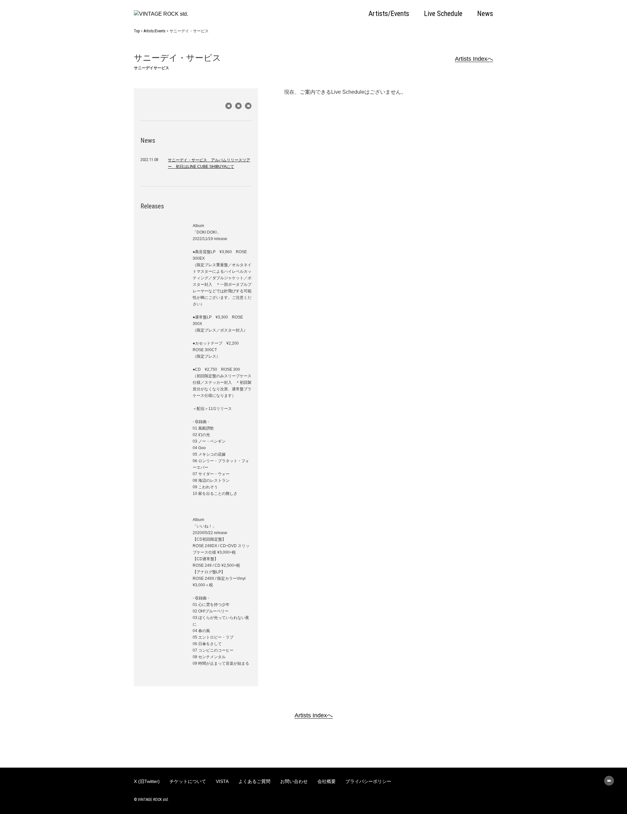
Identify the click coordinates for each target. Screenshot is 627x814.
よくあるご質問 (254, 781)
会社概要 (326, 781)
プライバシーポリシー (368, 781)
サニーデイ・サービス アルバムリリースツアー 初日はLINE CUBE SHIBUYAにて (209, 163)
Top (137, 31)
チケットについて (187, 781)
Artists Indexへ (474, 59)
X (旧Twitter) (147, 781)
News (485, 14)
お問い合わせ (294, 781)
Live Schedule (443, 14)
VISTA (222, 781)
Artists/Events (388, 14)
